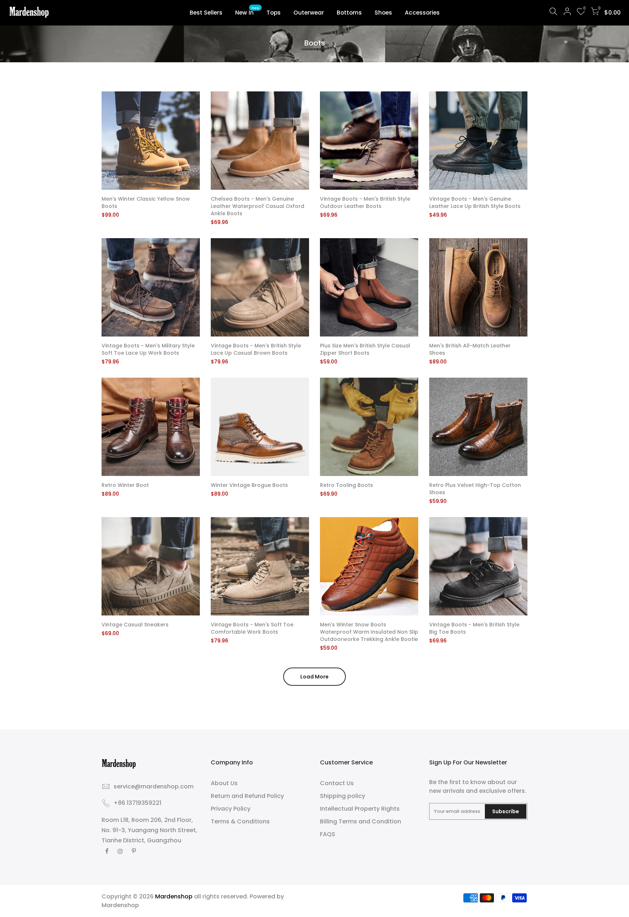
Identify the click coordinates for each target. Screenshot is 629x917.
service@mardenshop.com (154, 786)
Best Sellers (206, 12)
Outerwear (308, 12)
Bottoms (349, 12)
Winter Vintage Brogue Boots (249, 485)
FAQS (327, 834)
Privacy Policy (230, 808)
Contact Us (337, 783)
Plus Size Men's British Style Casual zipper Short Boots (365, 349)
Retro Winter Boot (125, 485)
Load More (314, 676)
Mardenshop (120, 905)
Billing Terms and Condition (360, 821)
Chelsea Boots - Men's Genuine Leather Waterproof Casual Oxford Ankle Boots (257, 206)
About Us (224, 783)
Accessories (422, 12)
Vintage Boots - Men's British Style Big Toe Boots (474, 628)
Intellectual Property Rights (360, 808)
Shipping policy (342, 796)
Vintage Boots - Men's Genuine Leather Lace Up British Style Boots (475, 202)
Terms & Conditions (240, 821)
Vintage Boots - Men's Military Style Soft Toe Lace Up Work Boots (148, 349)
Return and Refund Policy (247, 796)
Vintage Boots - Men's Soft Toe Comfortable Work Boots (252, 628)
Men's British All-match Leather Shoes (470, 349)
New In (247, 11)
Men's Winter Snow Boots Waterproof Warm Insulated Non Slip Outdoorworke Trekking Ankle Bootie (369, 632)
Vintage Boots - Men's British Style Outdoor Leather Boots (365, 202)
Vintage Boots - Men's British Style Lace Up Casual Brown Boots (256, 349)
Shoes (383, 12)
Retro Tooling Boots (346, 485)
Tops (273, 12)
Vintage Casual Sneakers (135, 624)
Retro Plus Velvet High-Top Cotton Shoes (475, 488)
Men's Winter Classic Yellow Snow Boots (146, 202)
